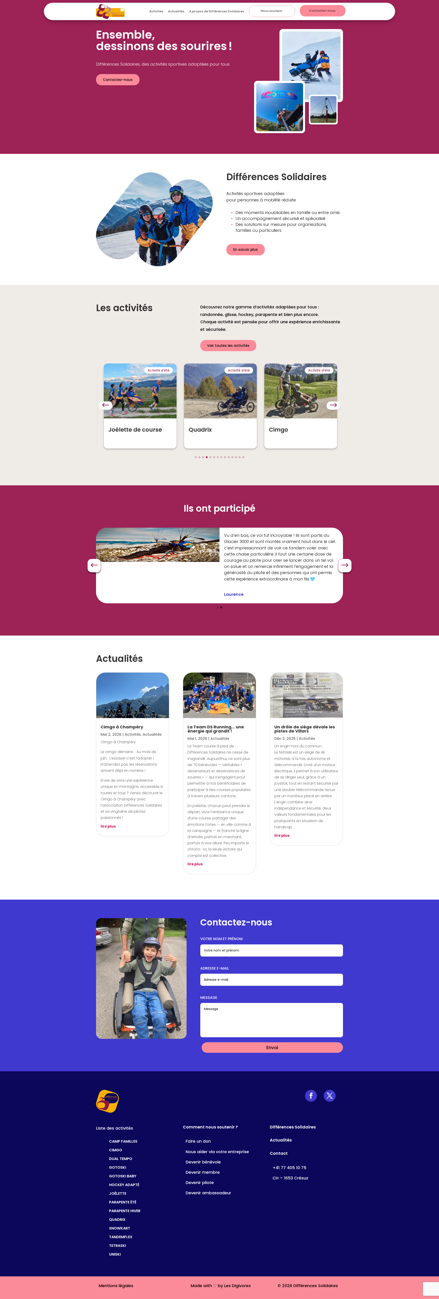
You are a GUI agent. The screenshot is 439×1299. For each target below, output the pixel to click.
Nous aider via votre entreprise (217, 1152)
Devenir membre (203, 1172)
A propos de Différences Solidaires (216, 11)
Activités (156, 11)
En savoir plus (245, 249)
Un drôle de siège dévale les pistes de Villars (304, 729)
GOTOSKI (117, 1167)
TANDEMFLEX (120, 1236)
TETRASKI (117, 1245)
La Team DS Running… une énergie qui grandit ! (215, 729)
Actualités (176, 11)
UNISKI (115, 1254)
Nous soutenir (272, 11)
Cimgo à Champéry (122, 727)
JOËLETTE (117, 1193)
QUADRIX (117, 1219)
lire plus (108, 826)
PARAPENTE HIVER (124, 1210)
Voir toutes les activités (228, 345)
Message (208, 997)
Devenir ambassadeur (208, 1193)
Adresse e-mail (214, 968)
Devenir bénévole (203, 1162)
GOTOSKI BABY (122, 1175)
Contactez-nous (322, 10)
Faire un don (198, 1141)
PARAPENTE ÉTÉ (122, 1202)
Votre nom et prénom (221, 938)
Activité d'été (158, 370)
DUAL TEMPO (120, 1158)
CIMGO (115, 1149)
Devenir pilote (200, 1182)
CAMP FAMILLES (123, 1141)
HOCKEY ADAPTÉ (124, 1184)
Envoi (272, 1047)
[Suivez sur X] (330, 1096)
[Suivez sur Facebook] (311, 1096)
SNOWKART (119, 1228)
